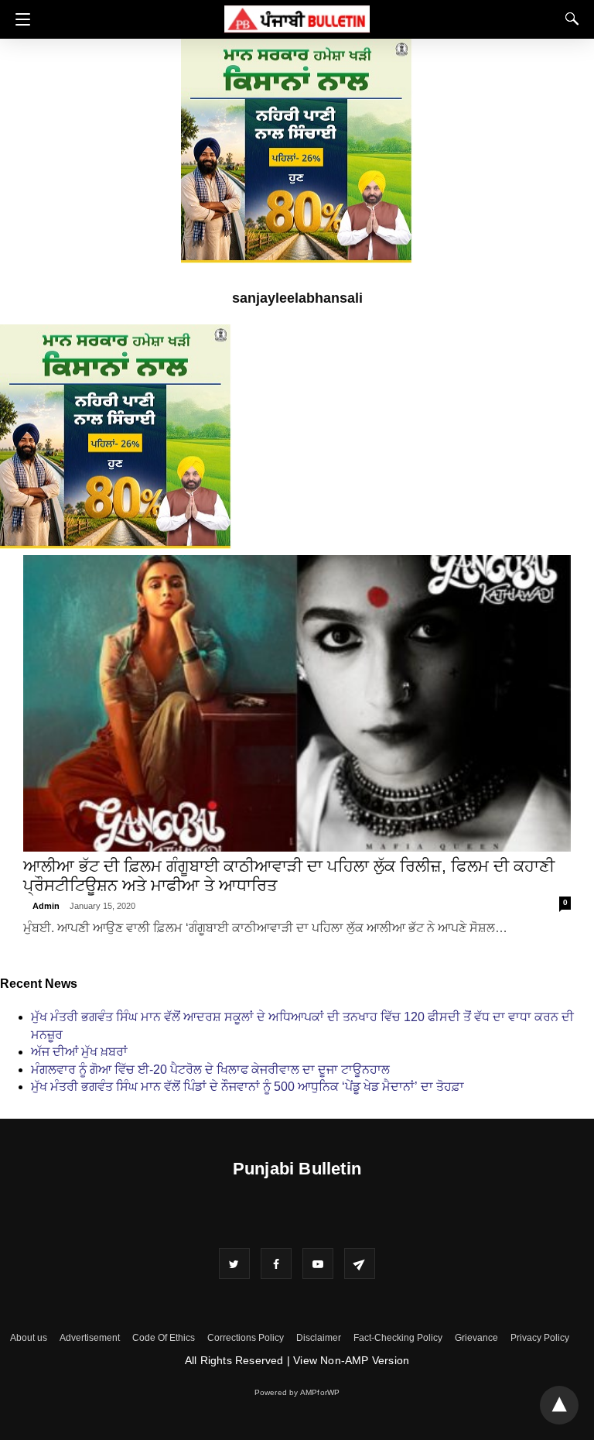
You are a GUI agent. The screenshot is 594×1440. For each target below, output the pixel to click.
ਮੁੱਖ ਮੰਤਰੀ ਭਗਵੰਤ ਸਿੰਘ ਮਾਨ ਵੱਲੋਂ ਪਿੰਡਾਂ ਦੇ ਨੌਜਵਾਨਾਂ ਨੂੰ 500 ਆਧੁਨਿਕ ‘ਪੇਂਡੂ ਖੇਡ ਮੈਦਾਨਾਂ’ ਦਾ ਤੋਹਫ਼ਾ (247, 1086)
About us (28, 1337)
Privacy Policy (539, 1337)
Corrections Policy (245, 1337)
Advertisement (90, 1337)
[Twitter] (234, 1263)
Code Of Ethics (163, 1337)
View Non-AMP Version (351, 1360)
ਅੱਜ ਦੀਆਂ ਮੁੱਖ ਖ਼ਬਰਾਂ (79, 1051)
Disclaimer (318, 1337)
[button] (19, 19)
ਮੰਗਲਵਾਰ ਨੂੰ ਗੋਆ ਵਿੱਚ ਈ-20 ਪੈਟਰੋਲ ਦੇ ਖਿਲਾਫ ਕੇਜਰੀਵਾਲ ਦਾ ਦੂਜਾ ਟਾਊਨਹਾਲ (210, 1069)
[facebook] (276, 1263)
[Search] (568, 19)
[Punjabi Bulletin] (297, 16)
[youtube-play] (317, 1263)
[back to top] (559, 1405)
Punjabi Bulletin (297, 1168)
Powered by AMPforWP (297, 1392)
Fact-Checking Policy (397, 1337)
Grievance (476, 1337)
